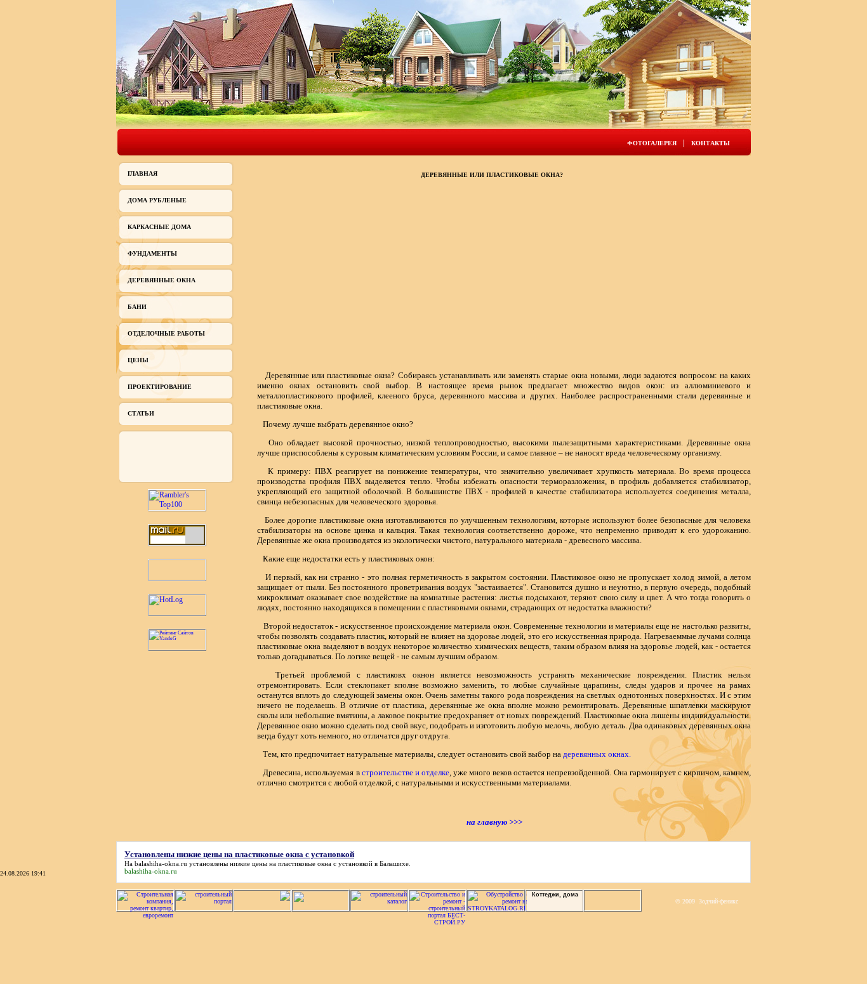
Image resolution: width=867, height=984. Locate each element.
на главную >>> (494, 822)
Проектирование (160, 386)
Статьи (141, 413)
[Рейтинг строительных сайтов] (379, 901)
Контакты (710, 143)
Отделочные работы (166, 333)
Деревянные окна (161, 280)
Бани (137, 306)
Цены (138, 360)
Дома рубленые (157, 200)
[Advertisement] (344, 273)
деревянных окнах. (597, 754)
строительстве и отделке (405, 772)
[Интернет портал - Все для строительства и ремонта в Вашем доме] (320, 908)
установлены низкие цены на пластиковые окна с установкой (281, 863)
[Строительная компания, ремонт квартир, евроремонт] (145, 915)
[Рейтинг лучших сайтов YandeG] (177, 638)
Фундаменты (152, 253)
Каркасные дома (159, 226)
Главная (142, 173)
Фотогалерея (652, 143)
